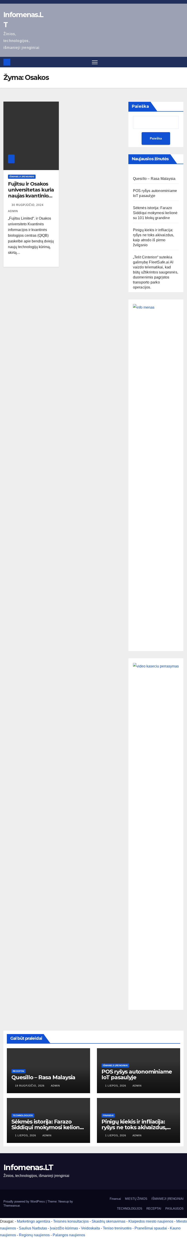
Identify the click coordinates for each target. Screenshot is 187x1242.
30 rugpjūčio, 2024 (28, 205)
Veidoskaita (90, 1228)
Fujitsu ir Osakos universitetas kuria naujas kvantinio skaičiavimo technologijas (31, 196)
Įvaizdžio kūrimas (64, 1228)
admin (55, 1085)
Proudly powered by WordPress (24, 1201)
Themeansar (11, 1205)
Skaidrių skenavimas (108, 1221)
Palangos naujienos (69, 1235)
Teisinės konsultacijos (71, 1221)
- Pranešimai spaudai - (151, 1228)
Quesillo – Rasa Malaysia (154, 179)
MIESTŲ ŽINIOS (136, 1198)
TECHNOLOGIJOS (23, 1115)
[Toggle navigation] (94, 62)
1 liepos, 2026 (116, 1085)
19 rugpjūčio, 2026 (30, 1085)
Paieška (140, 106)
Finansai (108, 1115)
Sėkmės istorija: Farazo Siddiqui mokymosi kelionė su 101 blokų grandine (155, 213)
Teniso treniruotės (117, 1228)
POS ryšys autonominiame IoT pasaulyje (136, 1074)
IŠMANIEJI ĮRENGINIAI (21, 176)
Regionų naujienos (34, 1235)
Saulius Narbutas (33, 1228)
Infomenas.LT (28, 1167)
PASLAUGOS (174, 1208)
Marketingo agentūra (33, 1221)
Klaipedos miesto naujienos (150, 1221)
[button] (180, 62)
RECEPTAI (18, 1071)
